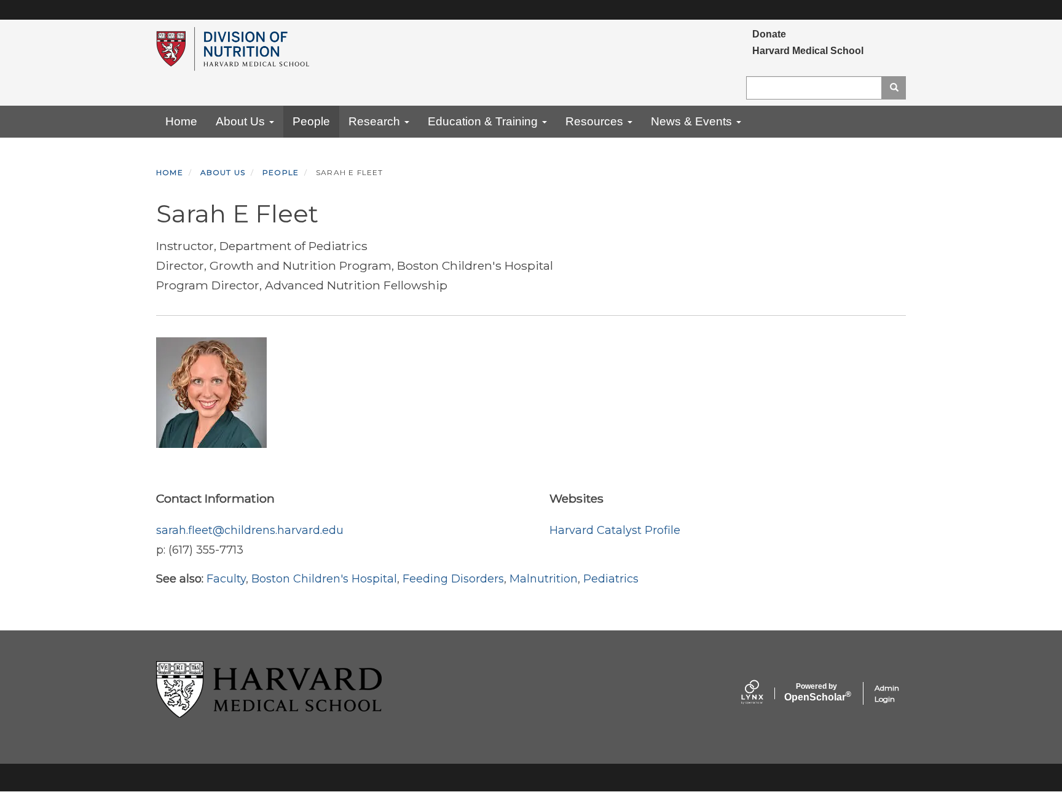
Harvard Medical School (807, 50)
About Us (242, 121)
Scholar (816, 692)
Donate (769, 34)
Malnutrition (543, 579)
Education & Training (484, 121)
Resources (595, 121)
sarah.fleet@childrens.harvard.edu (250, 530)
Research (375, 121)
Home (181, 121)
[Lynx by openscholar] (762, 693)
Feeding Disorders (453, 579)
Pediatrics (611, 579)
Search (893, 88)
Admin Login (887, 693)
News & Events (693, 121)
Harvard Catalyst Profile (614, 530)
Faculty (226, 579)
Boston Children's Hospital (324, 579)
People (311, 121)
